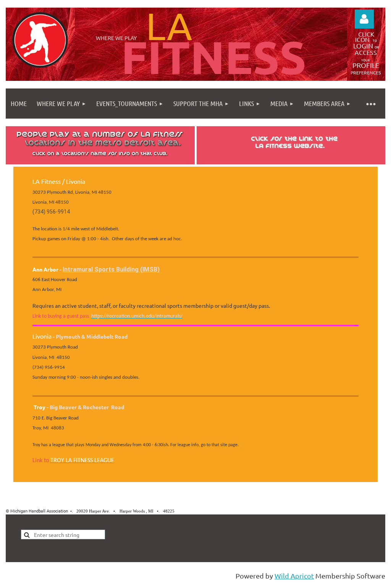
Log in (364, 19)
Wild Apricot (294, 576)
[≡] (370, 103)
